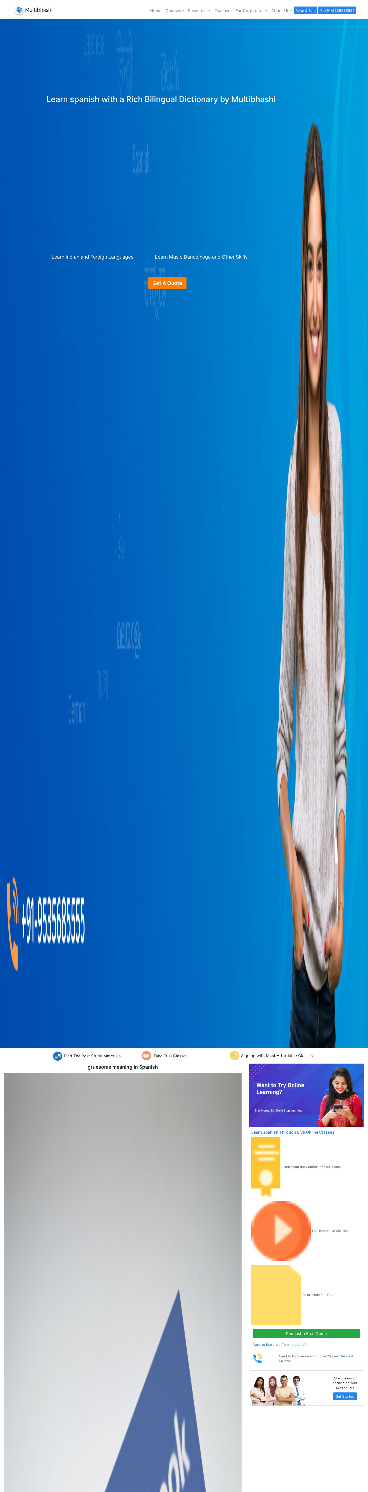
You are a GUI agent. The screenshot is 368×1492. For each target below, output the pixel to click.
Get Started (344, 1396)
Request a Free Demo (306, 1333)
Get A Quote (167, 283)
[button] (174, 11)
